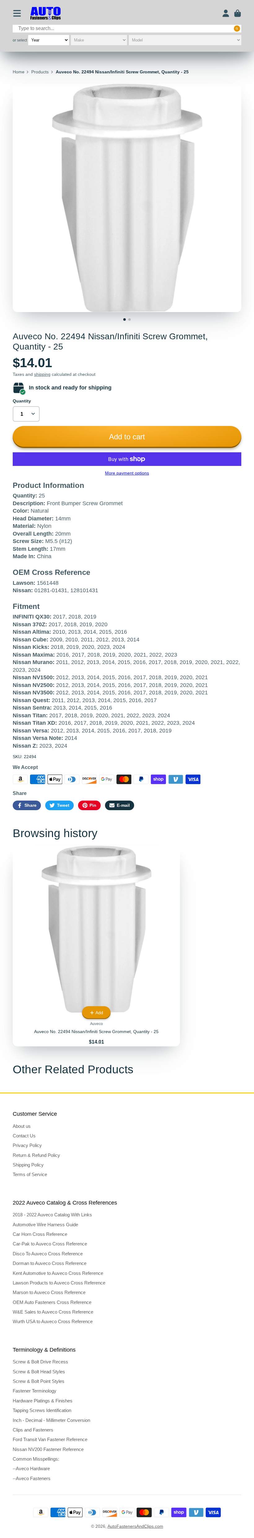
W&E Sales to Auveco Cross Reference (53, 1311)
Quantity (22, 400)
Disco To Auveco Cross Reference (48, 1253)
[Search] (237, 28)
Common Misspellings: (36, 1459)
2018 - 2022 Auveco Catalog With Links (52, 1214)
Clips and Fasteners (33, 1429)
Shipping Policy (28, 1164)
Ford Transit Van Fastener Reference (50, 1439)
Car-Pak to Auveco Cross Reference (50, 1243)
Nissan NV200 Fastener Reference (48, 1449)
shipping (42, 374)
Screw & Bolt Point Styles (38, 1381)
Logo (45, 13)
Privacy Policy (27, 1145)
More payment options (127, 473)
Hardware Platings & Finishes (42, 1400)
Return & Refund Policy (36, 1155)
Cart (237, 13)
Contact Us (24, 1135)
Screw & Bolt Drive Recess (40, 1361)
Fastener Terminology (34, 1390)
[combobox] (127, 29)
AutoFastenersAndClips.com (135, 1526)
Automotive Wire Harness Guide (45, 1224)
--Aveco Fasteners (31, 1478)
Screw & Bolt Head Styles (39, 1371)
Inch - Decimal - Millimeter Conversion (51, 1420)
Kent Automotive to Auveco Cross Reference (58, 1273)
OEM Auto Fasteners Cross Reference (52, 1302)
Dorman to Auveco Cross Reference (49, 1263)
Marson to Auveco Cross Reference (49, 1292)
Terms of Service (30, 1174)
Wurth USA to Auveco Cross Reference (53, 1321)
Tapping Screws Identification (42, 1410)
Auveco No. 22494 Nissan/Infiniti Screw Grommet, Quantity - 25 (96, 945)
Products (40, 71)
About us (22, 1126)
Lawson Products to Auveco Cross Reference (59, 1282)
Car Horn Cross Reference (40, 1234)
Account (226, 13)
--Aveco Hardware (31, 1468)
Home (18, 71)
